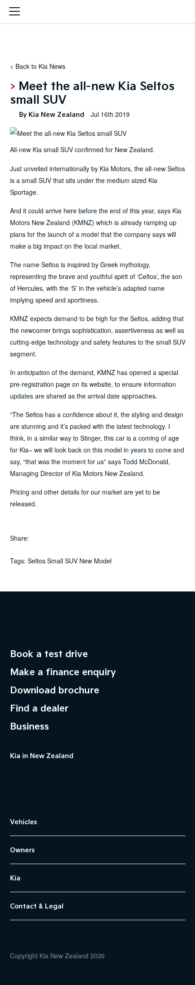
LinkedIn (82, 776)
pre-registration (32, 384)
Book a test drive (49, 653)
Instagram (59, 776)
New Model (95, 560)
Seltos (176, 168)
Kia (97, 12)
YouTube (37, 776)
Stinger (90, 437)
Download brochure (54, 689)
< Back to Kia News (37, 66)
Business (29, 726)
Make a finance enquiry (63, 671)
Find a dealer (39, 708)
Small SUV (62, 560)
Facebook (14, 776)
